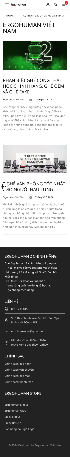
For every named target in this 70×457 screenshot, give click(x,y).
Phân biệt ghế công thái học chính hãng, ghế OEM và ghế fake (33, 86)
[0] (63, 4)
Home (10, 15)
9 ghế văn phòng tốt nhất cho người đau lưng (34, 186)
